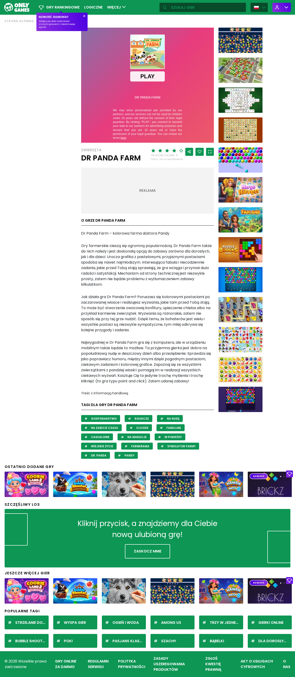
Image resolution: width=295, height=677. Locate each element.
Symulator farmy (181, 446)
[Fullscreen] (210, 152)
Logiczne (93, 7)
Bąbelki (217, 641)
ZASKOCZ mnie (147, 551)
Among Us (171, 622)
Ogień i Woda (125, 622)
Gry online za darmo (65, 664)
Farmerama (139, 446)
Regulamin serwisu (98, 664)
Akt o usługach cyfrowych (257, 664)
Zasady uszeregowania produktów (169, 664)
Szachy (168, 641)
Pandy (129, 455)
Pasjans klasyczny (129, 641)
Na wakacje (137, 437)
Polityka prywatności (131, 664)
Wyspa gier (75, 622)
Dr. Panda (98, 455)
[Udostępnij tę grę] (189, 152)
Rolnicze (141, 419)
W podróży (173, 437)
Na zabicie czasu (104, 428)
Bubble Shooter (31, 641)
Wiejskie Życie (101, 446)
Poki (68, 641)
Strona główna (19, 21)
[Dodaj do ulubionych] (199, 152)
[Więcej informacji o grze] (256, 48)
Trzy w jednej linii (226, 622)
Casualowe (99, 437)
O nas (286, 664)
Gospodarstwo (103, 419)
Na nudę (172, 419)
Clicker (142, 428)
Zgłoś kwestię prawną (213, 664)
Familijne (173, 428)
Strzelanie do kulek (32, 622)
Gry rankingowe (63, 7)
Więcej (114, 7)
